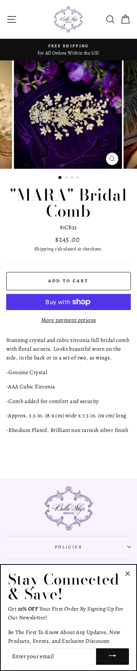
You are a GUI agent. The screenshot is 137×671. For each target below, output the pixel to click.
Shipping (44, 249)
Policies (69, 547)
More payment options (68, 320)
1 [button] (60, 178)
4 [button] (78, 178)
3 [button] (73, 178)
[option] (68, 49)
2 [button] (67, 178)
